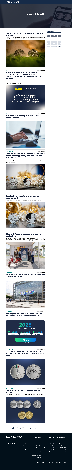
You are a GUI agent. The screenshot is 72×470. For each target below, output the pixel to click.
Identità (39, 443)
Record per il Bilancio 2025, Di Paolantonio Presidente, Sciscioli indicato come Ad (24, 315)
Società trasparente (41, 462)
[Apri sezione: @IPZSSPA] (14, 443)
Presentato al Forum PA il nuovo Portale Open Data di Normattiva (25, 275)
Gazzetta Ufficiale (49, 455)
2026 (49, 36)
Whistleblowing (62, 443)
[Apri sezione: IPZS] (8, 443)
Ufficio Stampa (38, 437)
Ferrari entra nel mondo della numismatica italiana (24, 391)
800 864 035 (51, 437)
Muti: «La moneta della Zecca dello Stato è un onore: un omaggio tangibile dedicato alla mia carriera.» (25, 156)
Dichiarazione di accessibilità (54, 462)
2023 (59, 36)
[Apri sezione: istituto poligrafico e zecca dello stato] (6, 443)
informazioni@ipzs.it (61, 437)
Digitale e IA (38, 447)
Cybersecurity (38, 451)
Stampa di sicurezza (37, 453)
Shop (51, 443)
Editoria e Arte (38, 457)
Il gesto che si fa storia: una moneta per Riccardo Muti (23, 197)
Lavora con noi (26, 447)
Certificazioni (26, 445)
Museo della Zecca (48, 447)
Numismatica (38, 449)
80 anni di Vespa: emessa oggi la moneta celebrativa (23, 235)
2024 (56, 36)
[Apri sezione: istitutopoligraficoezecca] (10, 443)
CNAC (52, 449)
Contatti (27, 451)
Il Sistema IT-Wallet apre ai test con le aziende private (22, 117)
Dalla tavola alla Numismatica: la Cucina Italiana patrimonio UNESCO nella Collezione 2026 (25, 354)
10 (35, 428)
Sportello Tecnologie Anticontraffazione (49, 452)
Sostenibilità (26, 449)
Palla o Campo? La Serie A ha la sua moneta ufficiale (24, 34)
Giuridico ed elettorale (36, 455)
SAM (53, 445)
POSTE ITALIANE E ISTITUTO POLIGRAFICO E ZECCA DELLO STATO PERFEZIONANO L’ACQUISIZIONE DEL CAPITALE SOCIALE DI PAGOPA (23, 75)
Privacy (64, 462)
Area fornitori (62, 451)
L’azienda (27, 443)
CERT (64, 449)
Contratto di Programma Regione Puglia (61, 446)
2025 (52, 36)
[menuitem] (26, 1)
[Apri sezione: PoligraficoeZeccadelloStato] (12, 443)
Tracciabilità (38, 445)
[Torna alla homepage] (13, 2)
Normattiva (50, 457)
